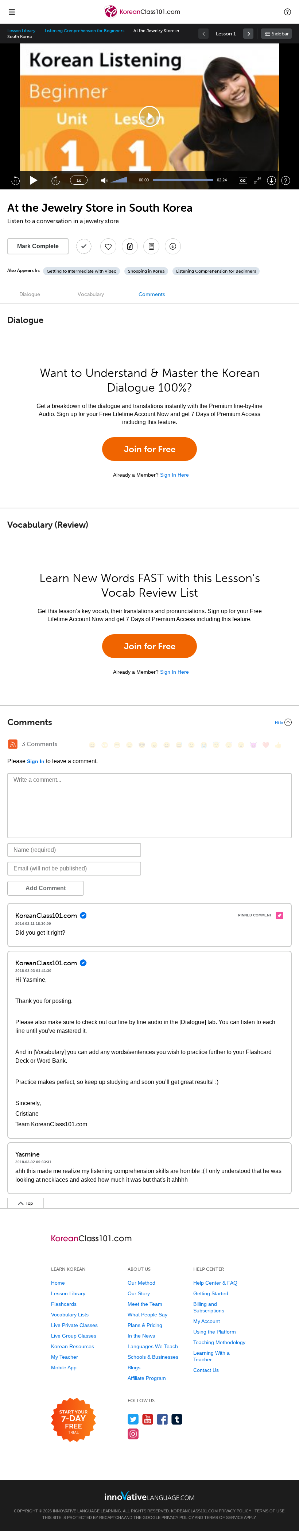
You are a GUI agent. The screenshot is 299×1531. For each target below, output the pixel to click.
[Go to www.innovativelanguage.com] (149, 1495)
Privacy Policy (235, 1511)
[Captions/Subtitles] (243, 180)
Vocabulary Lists (70, 1314)
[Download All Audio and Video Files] (173, 246)
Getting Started (210, 1293)
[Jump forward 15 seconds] (55, 180)
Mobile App (64, 1367)
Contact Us (206, 1370)
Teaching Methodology (219, 1342)
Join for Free (149, 449)
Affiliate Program (147, 1378)
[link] (248, 33)
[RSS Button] (12, 744)
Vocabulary (91, 294)
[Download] (271, 180)
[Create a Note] (130, 246)
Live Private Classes (74, 1325)
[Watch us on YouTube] (148, 1419)
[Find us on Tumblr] (177, 1419)
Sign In (35, 761)
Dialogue (29, 294)
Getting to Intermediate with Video (81, 271)
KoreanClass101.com (194, 1511)
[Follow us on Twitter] (133, 1419)
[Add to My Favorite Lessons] (108, 246)
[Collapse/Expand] (149, 722)
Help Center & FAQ (215, 1283)
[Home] (142, 17)
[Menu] (11, 11)
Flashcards (64, 1304)
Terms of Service (223, 1517)
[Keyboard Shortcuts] (285, 180)
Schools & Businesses (153, 1357)
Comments (152, 294)
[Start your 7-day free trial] (73, 1420)
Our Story (139, 1293)
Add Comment (46, 888)
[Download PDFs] (151, 246)
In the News (141, 1336)
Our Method (141, 1283)
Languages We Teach (153, 1346)
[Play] (34, 180)
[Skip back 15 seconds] (15, 180)
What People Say (147, 1314)
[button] (287, 11)
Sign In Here (174, 475)
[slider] (119, 180)
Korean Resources (72, 1346)
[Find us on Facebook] (162, 1419)
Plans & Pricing (145, 1325)
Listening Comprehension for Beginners (84, 30)
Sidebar (280, 34)
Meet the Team (145, 1304)
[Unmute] (104, 180)
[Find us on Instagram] (133, 1433)
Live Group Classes (73, 1336)
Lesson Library (21, 30)
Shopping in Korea (146, 271)
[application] (149, 116)
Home (58, 1283)
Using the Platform (214, 1332)
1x (79, 180)
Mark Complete (38, 246)
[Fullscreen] (257, 180)
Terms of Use (269, 1511)
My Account (206, 1321)
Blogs (134, 1367)
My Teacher (64, 1357)
